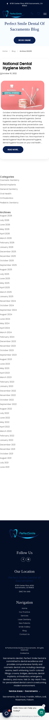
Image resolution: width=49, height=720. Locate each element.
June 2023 (5, 363)
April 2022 (5, 426)
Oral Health (5, 193)
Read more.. (13, 149)
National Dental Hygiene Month (17, 66)
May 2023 (4, 368)
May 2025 (4, 283)
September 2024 (8, 310)
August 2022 (6, 408)
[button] (7, 713)
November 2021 (7, 449)
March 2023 (6, 377)
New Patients (24, 623)
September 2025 (8, 265)
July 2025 (4, 274)
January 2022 (6, 440)
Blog (13, 51)
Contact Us (24, 634)
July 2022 (4, 413)
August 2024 (6, 314)
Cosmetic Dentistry (9, 180)
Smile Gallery (24, 627)
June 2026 (5, 224)
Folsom (30, 699)
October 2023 (7, 350)
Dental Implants (8, 184)
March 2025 (6, 292)
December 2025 (8, 251)
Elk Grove (21, 696)
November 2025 (8, 256)
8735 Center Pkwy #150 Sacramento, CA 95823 (26, 5)
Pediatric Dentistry (9, 202)
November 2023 (8, 345)
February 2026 (7, 242)
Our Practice (24, 612)
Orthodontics (6, 198)
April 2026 (5, 233)
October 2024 (7, 305)
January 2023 (6, 386)
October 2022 (7, 399)
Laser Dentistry (24, 619)
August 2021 (5, 458)
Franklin (30, 696)
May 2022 (4, 422)
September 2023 (8, 354)
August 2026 (6, 215)
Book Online (25, 40)
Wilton (38, 696)
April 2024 (5, 327)
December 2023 (8, 341)
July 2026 (4, 220)
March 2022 (6, 431)
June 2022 (5, 417)
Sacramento (9, 696)
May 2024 (5, 323)
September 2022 (8, 404)
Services (24, 615)
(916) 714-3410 (24, 591)
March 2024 (6, 332)
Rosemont (20, 699)
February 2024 (7, 336)
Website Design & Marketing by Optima (23, 716)
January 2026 (6, 247)
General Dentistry (9, 189)
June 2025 (5, 278)
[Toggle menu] (44, 14)
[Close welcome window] (43, 705)
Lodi (44, 696)
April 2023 (5, 372)
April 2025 (5, 287)
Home (5, 51)
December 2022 (8, 390)
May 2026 (4, 229)
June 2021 (4, 467)
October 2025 (7, 260)
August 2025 (6, 269)
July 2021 (4, 462)
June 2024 (5, 319)
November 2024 (8, 301)
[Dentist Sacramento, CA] (14, 17)
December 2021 (7, 444)
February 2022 (7, 435)
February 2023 (7, 381)
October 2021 (6, 453)
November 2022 (8, 395)
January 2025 (6, 296)
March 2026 (6, 238)
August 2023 (6, 359)
